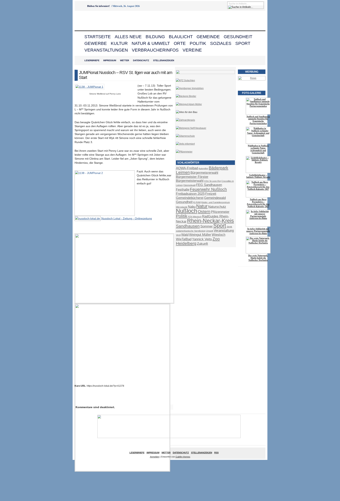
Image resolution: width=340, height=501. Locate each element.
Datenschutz (141, 60)
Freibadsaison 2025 (190, 194)
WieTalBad (183, 239)
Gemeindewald (215, 198)
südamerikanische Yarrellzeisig (190, 231)
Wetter (124, 60)
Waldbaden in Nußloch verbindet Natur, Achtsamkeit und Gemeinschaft (258, 149)
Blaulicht (181, 36)
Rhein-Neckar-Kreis (210, 221)
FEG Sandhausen (209, 185)
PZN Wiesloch (194, 216)
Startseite (97, 36)
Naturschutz (217, 207)
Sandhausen (188, 226)
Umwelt (209, 231)
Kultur (119, 43)
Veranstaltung (224, 230)
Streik (229, 227)
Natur (202, 206)
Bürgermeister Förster (192, 177)
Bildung (155, 36)
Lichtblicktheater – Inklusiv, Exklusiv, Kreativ (258, 176)
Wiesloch (218, 235)
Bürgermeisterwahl (189, 181)
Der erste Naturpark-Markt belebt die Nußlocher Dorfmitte (258, 258)
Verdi (178, 235)
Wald (184, 235)
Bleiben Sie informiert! (98, 6)
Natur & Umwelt (151, 43)
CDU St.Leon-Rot (212, 181)
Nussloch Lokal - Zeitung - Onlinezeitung (126, 218)
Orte (180, 43)
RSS (216, 452)
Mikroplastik (181, 207)
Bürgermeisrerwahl (204, 173)
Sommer (206, 226)
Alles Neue (128, 36)
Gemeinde (208, 36)
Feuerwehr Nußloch (208, 189)
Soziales (220, 43)
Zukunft (202, 244)
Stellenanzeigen (163, 60)
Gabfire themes (183, 457)
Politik (198, 43)
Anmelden (154, 457)
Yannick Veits (202, 239)
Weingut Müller (200, 235)
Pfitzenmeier (220, 212)
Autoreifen (203, 168)
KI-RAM (197, 202)
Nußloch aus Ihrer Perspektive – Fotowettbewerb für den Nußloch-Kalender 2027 (258, 203)
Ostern (204, 211)
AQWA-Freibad (187, 168)
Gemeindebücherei (189, 198)
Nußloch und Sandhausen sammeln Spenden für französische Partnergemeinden (258, 120)
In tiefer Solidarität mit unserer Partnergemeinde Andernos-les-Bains (258, 231)
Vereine (192, 50)
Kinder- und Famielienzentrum (215, 202)
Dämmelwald (189, 185)
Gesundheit (238, 36)
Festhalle (182, 189)
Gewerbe (95, 43)
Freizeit (210, 194)
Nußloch (186, 211)
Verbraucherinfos (155, 50)
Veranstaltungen (106, 50)
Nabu (192, 207)
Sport (242, 43)
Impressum (109, 60)
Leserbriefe (91, 60)
